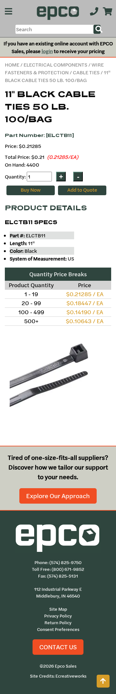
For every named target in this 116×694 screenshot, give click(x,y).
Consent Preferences (58, 629)
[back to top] (103, 681)
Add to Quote (82, 189)
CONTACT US (58, 647)
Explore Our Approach (58, 495)
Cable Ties (86, 72)
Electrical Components (55, 64)
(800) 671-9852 (68, 569)
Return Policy (58, 622)
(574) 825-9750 (65, 562)
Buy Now (31, 189)
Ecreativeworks (70, 676)
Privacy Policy (58, 616)
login (47, 51)
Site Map (58, 609)
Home (12, 64)
